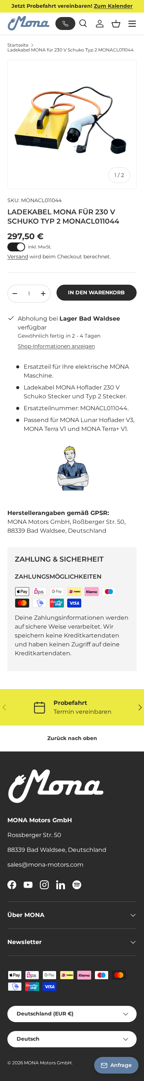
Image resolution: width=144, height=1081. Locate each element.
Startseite (17, 45)
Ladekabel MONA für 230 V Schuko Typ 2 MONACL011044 (70, 50)
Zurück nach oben (72, 738)
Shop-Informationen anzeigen (56, 346)
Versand (17, 256)
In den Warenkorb (96, 292)
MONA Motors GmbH (48, 1062)
